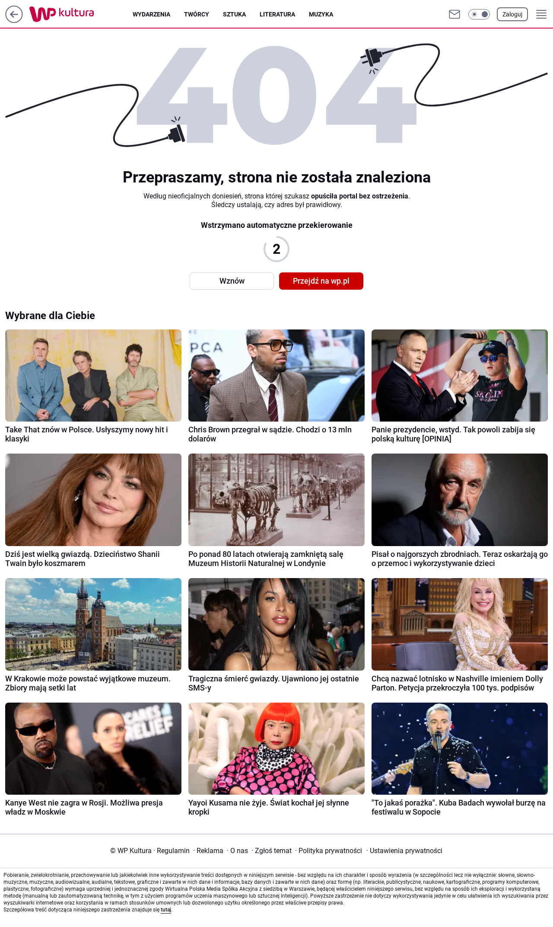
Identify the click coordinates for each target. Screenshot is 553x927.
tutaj (166, 910)
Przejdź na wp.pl (321, 280)
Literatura (277, 14)
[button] (479, 14)
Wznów (232, 280)
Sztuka (234, 14)
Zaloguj (512, 14)
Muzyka (321, 14)
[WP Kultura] (81, 14)
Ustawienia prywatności (404, 851)
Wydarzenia (151, 14)
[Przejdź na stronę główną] (14, 20)
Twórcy (196, 14)
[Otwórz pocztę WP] (454, 14)
